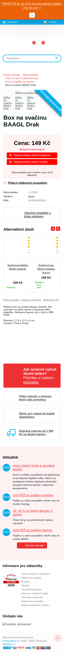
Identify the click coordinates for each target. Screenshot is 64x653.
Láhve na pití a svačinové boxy (22, 78)
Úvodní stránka (11, 74)
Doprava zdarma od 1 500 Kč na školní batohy (36, 432)
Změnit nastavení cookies (35, 605)
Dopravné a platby (31, 577)
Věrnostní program (31, 589)
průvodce (30, 382)
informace (12, 22)
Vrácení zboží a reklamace (35, 573)
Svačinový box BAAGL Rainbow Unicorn (46, 269)
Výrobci (25, 585)
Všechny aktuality (34, 545)
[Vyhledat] (57, 58)
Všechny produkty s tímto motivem (37, 214)
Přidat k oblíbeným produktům (27, 183)
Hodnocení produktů (32, 601)
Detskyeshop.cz (11, 640)
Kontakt (25, 581)
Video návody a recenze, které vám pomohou (35, 398)
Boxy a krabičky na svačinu (19, 81)
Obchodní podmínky (32, 597)
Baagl (31, 196)
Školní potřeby (30, 74)
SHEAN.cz (8, 644)
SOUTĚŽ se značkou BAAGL (33, 530)
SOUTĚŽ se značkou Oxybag (33, 495)
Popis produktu (11, 299)
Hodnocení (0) (51, 299)
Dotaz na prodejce (31, 299)
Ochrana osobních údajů (34, 593)
